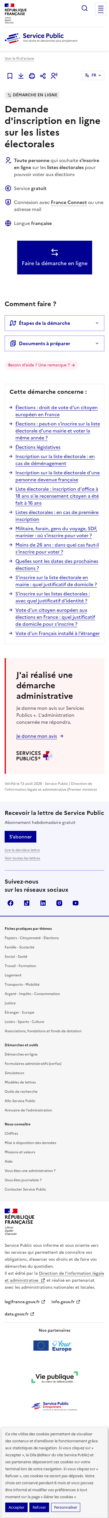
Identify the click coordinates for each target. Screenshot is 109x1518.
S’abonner (20, 836)
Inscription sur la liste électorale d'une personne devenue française (57, 476)
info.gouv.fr (63, 1302)
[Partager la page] (43, 76)
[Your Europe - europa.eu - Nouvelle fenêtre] (54, 1345)
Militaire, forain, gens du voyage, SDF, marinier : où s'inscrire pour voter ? (56, 532)
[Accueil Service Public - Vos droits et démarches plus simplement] (42, 43)
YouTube (75, 903)
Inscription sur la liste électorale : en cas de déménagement (55, 460)
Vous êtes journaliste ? (23, 1180)
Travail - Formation (20, 966)
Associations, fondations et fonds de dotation (43, 1031)
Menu (101, 12)
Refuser (39, 1507)
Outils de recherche (21, 1091)
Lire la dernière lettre (22, 850)
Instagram (59, 903)
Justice (10, 1003)
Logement (13, 975)
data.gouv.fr (17, 1314)
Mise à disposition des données (30, 1142)
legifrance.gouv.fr (22, 1302)
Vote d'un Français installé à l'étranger (57, 633)
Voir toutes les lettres (22, 858)
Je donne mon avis (36, 736)
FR (94, 75)
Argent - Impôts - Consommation (32, 993)
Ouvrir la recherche (84, 8)
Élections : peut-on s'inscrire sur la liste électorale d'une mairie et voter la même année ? (57, 430)
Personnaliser (65, 1507)
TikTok (27, 903)
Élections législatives (37, 447)
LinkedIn (43, 903)
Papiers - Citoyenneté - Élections (32, 938)
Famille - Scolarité (19, 947)
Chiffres (11, 1133)
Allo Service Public (20, 1101)
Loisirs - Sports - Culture (24, 1021)
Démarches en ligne (21, 1054)
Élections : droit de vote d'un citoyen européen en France (56, 411)
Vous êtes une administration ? (30, 1170)
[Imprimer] (32, 76)
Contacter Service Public (25, 1189)
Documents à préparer (44, 343)
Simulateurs (14, 1073)
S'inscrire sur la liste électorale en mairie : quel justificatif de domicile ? (56, 581)
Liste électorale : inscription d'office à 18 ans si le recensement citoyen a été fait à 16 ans (57, 495)
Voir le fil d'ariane (19, 58)
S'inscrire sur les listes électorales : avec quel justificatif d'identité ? (52, 597)
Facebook (10, 903)
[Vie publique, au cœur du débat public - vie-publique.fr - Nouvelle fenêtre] (54, 1378)
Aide (8, 1161)
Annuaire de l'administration (28, 1110)
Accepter (16, 1507)
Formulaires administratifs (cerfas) (33, 1063)
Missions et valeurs (20, 1152)
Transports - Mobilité (22, 984)
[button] (54, 76)
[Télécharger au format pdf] (21, 76)
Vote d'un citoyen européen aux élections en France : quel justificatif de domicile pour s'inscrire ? (55, 617)
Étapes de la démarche (44, 323)
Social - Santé (16, 956)
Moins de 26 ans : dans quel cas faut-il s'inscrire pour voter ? (57, 548)
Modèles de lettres (20, 1082)
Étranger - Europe (19, 1012)
